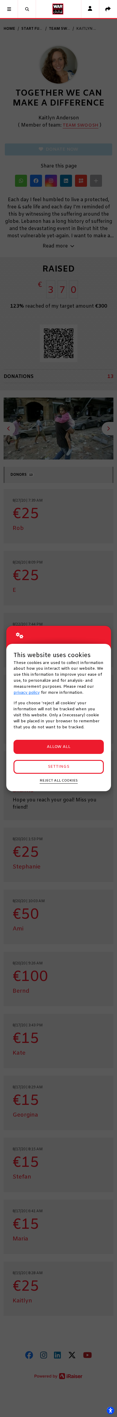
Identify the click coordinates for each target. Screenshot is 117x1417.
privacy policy (27, 692)
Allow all (58, 746)
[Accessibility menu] (110, 1410)
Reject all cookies (59, 780)
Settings (58, 766)
